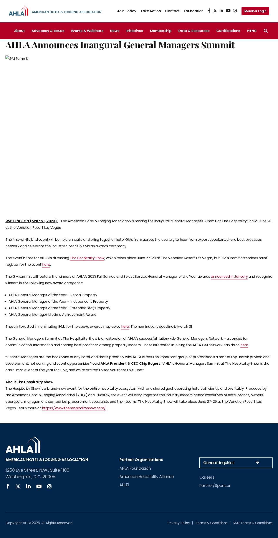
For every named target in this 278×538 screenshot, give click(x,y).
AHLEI (124, 485)
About (19, 30)
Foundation (194, 10)
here (46, 264)
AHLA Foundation (135, 468)
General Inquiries (219, 462)
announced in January (229, 276)
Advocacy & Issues (47, 30)
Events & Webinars (87, 30)
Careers (207, 477)
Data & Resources (193, 30)
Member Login (255, 11)
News (114, 30)
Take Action (151, 10)
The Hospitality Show (87, 258)
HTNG (252, 30)
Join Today (126, 10)
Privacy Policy (178, 522)
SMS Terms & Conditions (253, 522)
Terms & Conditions (211, 522)
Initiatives (134, 30)
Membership (161, 30)
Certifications (228, 30)
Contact (172, 10)
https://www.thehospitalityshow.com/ (74, 408)
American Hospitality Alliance (146, 476)
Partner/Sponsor (215, 485)
